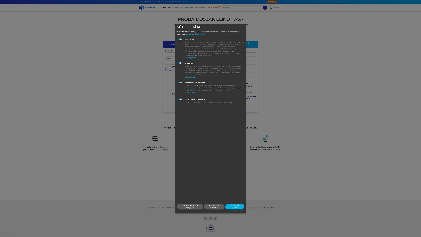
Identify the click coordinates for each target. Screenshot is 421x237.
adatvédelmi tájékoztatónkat (195, 34)
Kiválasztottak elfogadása (214, 207)
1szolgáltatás (190, 58)
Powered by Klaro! (238, 210)
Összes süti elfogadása (235, 207)
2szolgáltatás (190, 77)
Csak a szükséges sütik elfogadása (190, 207)
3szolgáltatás (190, 92)
